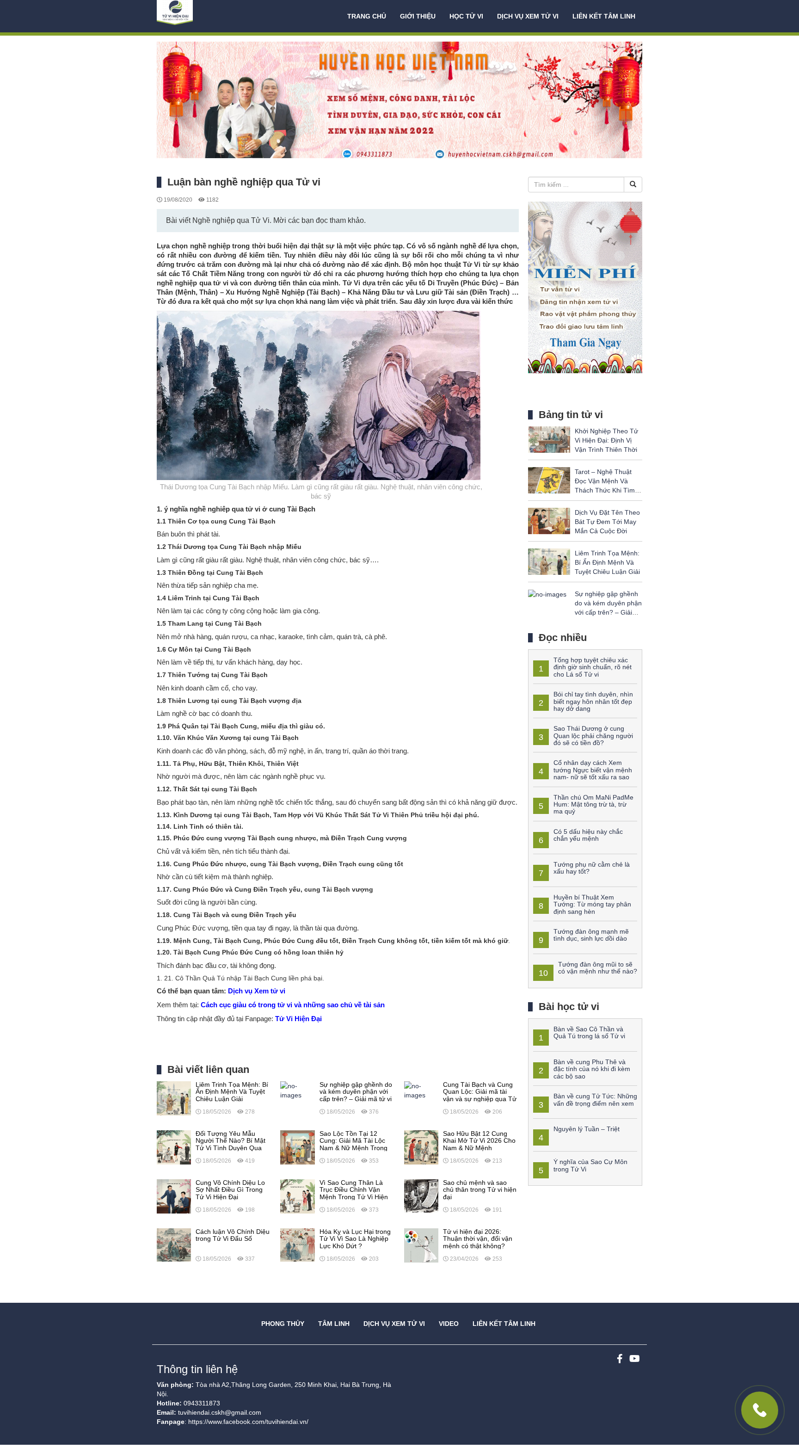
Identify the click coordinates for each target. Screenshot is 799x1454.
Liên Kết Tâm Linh (504, 1323)
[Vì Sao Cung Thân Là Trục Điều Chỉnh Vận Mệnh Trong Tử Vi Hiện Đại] (297, 1196)
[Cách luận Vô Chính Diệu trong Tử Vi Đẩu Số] (174, 1245)
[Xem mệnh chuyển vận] (203, 16)
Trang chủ (366, 16)
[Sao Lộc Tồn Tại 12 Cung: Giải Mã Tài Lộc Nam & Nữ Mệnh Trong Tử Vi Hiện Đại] (297, 1147)
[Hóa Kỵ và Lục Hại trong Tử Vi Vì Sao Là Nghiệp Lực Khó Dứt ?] (297, 1245)
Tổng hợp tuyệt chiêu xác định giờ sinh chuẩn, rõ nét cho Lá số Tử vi (592, 667)
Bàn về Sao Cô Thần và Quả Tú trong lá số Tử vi (589, 1032)
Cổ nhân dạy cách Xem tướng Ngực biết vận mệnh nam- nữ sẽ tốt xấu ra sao (592, 770)
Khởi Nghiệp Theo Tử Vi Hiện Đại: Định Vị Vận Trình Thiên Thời (606, 440)
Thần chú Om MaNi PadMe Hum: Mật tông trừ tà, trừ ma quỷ (593, 804)
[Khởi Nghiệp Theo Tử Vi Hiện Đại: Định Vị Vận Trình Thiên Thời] (549, 439)
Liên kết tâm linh (603, 16)
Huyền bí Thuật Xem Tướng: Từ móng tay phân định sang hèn (592, 904)
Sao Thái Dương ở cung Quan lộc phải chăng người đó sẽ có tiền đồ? (593, 735)
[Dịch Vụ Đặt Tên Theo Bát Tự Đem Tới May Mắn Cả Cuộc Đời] (549, 520)
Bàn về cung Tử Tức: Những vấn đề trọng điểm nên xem (595, 1099)
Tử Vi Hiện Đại (298, 1019)
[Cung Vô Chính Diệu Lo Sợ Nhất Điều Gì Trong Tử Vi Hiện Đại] (174, 1196)
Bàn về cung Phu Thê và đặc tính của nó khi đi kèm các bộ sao (591, 1069)
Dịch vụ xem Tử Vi (528, 16)
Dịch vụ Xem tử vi (256, 991)
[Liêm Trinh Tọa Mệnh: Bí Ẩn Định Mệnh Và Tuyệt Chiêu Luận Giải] (174, 1098)
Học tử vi (466, 16)
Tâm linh (334, 1323)
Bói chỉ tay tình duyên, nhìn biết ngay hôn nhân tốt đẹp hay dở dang (593, 701)
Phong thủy (282, 1323)
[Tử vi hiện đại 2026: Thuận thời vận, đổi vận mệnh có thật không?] (421, 1245)
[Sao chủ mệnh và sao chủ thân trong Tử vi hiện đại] (421, 1196)
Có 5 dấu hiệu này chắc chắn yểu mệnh (588, 835)
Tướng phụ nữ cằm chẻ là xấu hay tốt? (591, 868)
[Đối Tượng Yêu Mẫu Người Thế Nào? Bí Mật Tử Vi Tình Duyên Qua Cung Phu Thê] (174, 1147)
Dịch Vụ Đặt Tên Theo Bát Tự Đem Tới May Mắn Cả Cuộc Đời (607, 522)
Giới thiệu (418, 16)
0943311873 (202, 1403)
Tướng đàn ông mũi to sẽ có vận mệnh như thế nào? (597, 968)
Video (449, 1323)
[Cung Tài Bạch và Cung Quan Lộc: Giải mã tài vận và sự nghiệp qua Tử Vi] (421, 1090)
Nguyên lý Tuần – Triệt (586, 1129)
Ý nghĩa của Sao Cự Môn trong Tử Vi (590, 1165)
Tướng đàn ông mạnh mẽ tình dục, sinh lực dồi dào (591, 935)
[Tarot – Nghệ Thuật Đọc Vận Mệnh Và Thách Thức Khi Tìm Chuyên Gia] (549, 479)
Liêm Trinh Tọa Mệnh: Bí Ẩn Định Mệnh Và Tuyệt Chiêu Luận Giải (607, 562)
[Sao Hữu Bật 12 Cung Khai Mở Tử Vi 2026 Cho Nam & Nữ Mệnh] (421, 1147)
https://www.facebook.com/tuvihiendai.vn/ (248, 1421)
